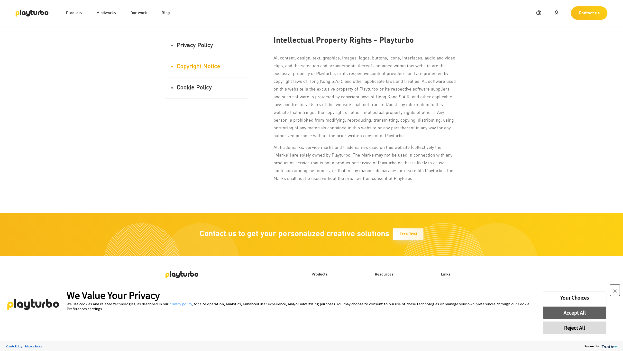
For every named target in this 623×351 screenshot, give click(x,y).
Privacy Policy (195, 46)
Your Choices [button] (574, 297)
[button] (615, 290)
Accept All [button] (575, 312)
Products (74, 13)
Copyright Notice (198, 67)
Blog (166, 13)
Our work (138, 13)
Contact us (589, 13)
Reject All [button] (574, 327)
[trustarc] (609, 346)
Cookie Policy (194, 88)
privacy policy (180, 303)
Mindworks (106, 13)
